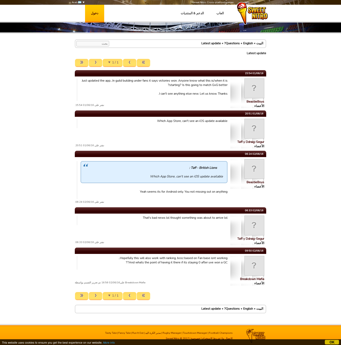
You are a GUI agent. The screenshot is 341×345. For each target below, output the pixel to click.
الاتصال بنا (227, 338)
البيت (259, 43)
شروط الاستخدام (211, 338)
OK (332, 342)
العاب (220, 13)
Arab (75, 2)
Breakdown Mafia (252, 279)
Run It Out (137, 333)
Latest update (211, 43)
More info (109, 342)
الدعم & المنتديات (192, 13)
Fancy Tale (124, 333)
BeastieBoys (255, 101)
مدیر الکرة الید (153, 333)
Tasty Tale (111, 333)
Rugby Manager (172, 333)
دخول (94, 13)
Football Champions (221, 333)
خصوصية (195, 338)
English (248, 43)
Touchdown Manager (195, 333)
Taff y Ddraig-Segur (250, 142)
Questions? (232, 43)
